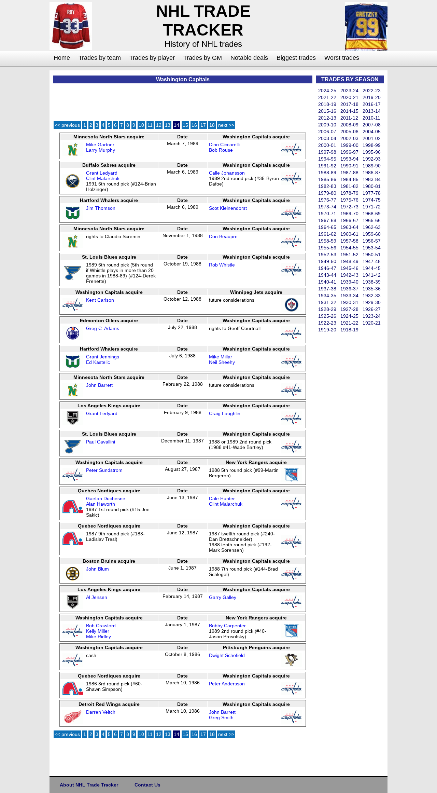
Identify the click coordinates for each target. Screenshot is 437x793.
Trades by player (152, 57)
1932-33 (372, 295)
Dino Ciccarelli (224, 144)
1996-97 (349, 152)
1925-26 (327, 316)
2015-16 (327, 111)
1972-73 (349, 206)
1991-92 (327, 165)
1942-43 (349, 275)
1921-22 (349, 323)
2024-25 (327, 90)
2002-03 (349, 138)
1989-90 (372, 165)
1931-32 (327, 302)
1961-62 (327, 234)
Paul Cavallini (100, 442)
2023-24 (349, 90)
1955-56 (327, 247)
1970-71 (327, 213)
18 (212, 125)
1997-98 (327, 152)
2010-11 (371, 118)
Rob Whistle (222, 265)
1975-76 (349, 200)
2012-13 (327, 118)
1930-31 (349, 302)
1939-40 (349, 282)
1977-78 (372, 193)
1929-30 (372, 302)
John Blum (97, 569)
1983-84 (372, 179)
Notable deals (249, 57)
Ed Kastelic (98, 362)
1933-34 (349, 295)
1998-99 (372, 145)
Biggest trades (296, 57)
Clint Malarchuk (102, 178)
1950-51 (372, 254)
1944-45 (372, 268)
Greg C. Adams (102, 328)
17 (203, 125)
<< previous (67, 125)
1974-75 (372, 200)
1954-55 (349, 247)
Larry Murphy (100, 150)
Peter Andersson (227, 683)
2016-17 (372, 104)
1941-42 (372, 275)
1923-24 (372, 316)
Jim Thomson (100, 208)
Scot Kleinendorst (228, 208)
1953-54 (372, 247)
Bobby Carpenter (227, 625)
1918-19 (349, 329)
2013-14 (372, 111)
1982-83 (327, 186)
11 (150, 125)
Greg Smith (221, 717)
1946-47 (327, 268)
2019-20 (372, 97)
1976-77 (327, 200)
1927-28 (349, 309)
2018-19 (327, 104)
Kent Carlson (100, 300)
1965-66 (372, 220)
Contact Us (147, 785)
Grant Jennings (102, 356)
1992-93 (372, 159)
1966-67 (349, 220)
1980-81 (372, 186)
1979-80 (327, 193)
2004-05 (372, 131)
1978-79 (349, 193)
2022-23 (372, 90)
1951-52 (349, 254)
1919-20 (327, 329)
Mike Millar (220, 356)
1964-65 (327, 227)
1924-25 (349, 316)
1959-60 (372, 234)
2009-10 (327, 124)
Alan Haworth (100, 504)
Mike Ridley (98, 636)
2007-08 (372, 124)
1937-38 (327, 288)
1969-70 (349, 213)
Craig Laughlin (224, 413)
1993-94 (349, 159)
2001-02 (372, 138)
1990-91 (349, 165)
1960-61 (349, 234)
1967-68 (327, 220)
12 (158, 125)
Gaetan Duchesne (105, 498)
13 (167, 125)
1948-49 (349, 261)
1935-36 (372, 288)
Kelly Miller (97, 631)
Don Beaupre (223, 236)
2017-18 (349, 104)
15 (185, 125)
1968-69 (372, 213)
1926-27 (372, 309)
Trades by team (100, 57)
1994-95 (327, 159)
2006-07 (327, 131)
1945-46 (349, 268)
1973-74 (327, 206)
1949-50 (327, 261)
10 (141, 125)
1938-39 (372, 282)
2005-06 (349, 131)
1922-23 (327, 323)
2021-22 (327, 97)
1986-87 (372, 172)
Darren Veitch (100, 712)
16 (194, 125)
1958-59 (327, 241)
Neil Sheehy (222, 362)
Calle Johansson (227, 173)
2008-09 (349, 124)
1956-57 (372, 241)
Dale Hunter (222, 498)
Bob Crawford (101, 625)
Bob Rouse (221, 150)
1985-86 (327, 179)
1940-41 (327, 282)
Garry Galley (222, 597)
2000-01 (327, 145)
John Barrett (99, 385)
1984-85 (349, 179)
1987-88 (349, 172)
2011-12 (349, 118)
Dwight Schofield (227, 655)
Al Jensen (96, 597)
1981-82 (349, 186)
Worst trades (341, 57)
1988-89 (327, 172)
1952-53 (327, 254)
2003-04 (327, 138)
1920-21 (372, 323)
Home (62, 57)
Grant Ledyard (101, 173)
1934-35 (327, 295)
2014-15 (349, 111)
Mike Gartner (100, 144)
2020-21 (349, 97)
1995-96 (372, 152)
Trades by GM (202, 57)
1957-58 (349, 241)
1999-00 (349, 145)
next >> (226, 125)
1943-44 (327, 275)
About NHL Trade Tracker (89, 785)
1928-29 (327, 309)
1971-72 (372, 206)
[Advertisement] (343, 435)
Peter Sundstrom (104, 470)
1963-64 (349, 227)
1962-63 (372, 227)
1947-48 (372, 261)
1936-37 (349, 288)
